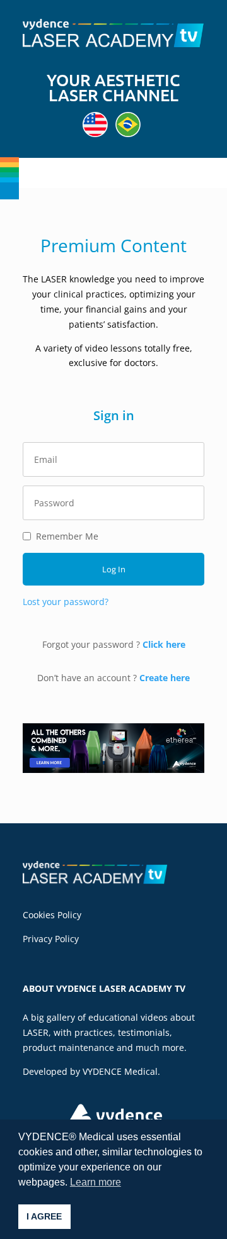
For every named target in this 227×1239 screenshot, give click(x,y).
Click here (164, 644)
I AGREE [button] (44, 1216)
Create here (164, 678)
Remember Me (67, 536)
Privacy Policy (51, 939)
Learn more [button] (95, 1182)
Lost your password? (65, 602)
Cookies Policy (52, 915)
